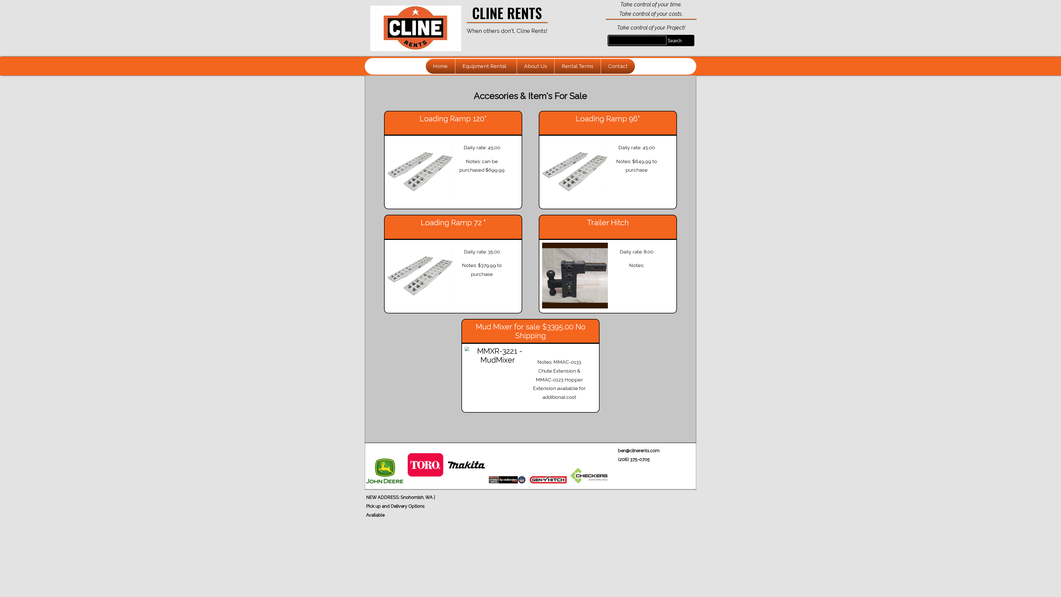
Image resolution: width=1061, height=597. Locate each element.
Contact (617, 66)
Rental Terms (578, 66)
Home (440, 66)
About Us (535, 66)
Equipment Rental (484, 66)
